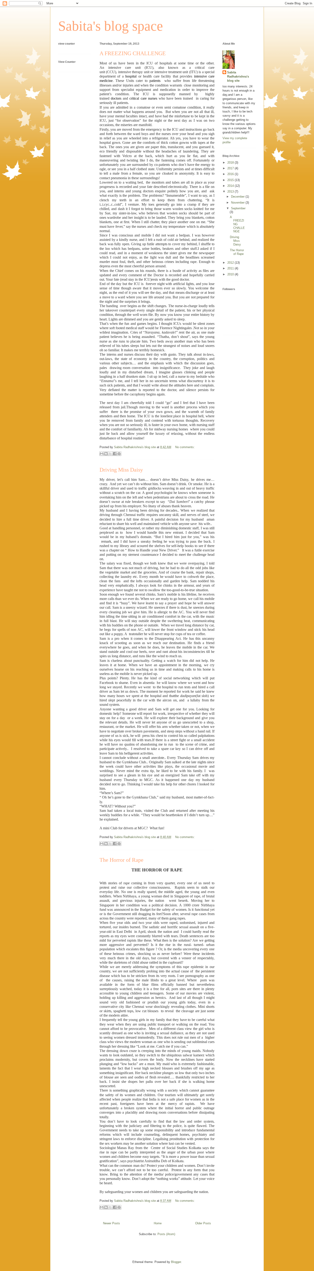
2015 (231, 180)
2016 (231, 174)
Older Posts (203, 1223)
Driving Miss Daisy (121, 470)
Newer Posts (111, 1223)
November (238, 202)
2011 (231, 268)
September (238, 208)
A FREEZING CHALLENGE (133, 53)
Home (158, 1223)
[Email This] (101, 453)
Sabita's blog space (110, 26)
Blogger (176, 1262)
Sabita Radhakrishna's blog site (238, 76)
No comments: (185, 447)
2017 (231, 168)
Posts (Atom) (166, 1234)
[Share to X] (110, 453)
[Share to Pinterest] (119, 453)
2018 (231, 162)
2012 (231, 262)
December (238, 196)
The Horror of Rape (121, 860)
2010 (231, 274)
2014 (231, 185)
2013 (231, 191)
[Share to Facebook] (114, 453)
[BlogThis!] (106, 453)
